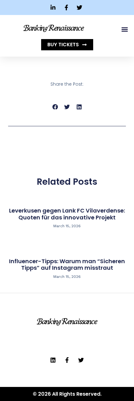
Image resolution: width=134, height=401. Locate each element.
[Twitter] (81, 360)
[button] (124, 29)
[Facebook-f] (67, 360)
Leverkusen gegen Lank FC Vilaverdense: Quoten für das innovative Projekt (67, 214)
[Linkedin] (53, 360)
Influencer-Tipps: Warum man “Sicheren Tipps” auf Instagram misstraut (67, 264)
